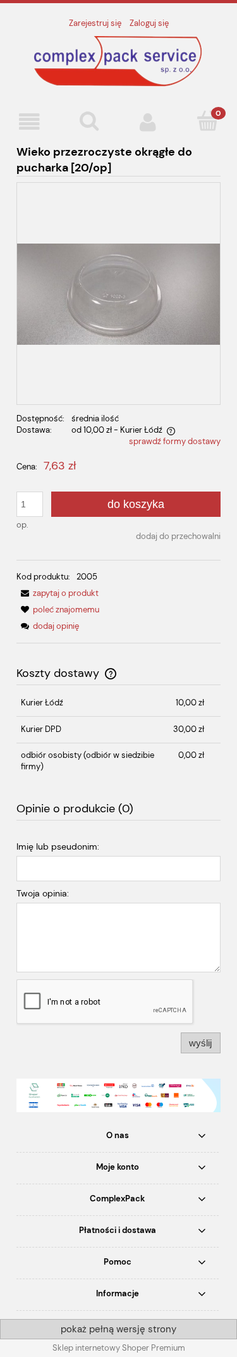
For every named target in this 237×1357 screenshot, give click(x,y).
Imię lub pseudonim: (57, 846)
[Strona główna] (118, 60)
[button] (29, 122)
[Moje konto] (148, 122)
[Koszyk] (207, 121)
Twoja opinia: (42, 893)
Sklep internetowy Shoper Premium (118, 1347)
